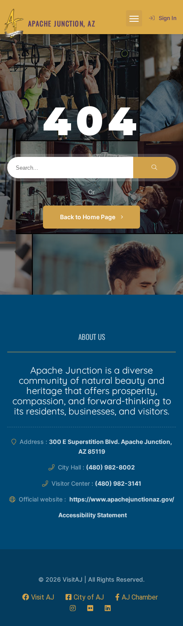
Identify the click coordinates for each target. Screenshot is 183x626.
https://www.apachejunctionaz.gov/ (121, 499)
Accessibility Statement (92, 515)
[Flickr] (90, 608)
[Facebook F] (136, 597)
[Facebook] (38, 597)
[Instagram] (73, 608)
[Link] (14, 23)
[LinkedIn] (108, 608)
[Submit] (154, 167)
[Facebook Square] (85, 597)
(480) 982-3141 (118, 483)
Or (91, 192)
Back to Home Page (88, 216)
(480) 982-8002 (110, 467)
